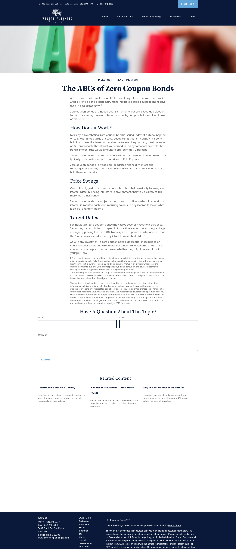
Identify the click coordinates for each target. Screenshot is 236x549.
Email (122, 317)
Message (42, 335)
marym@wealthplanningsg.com (53, 538)
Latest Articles (85, 543)
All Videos (84, 546)
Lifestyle (83, 540)
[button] (104, 16)
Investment (84, 524)
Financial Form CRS (120, 520)
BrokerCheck (174, 525)
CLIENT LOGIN (187, 4)
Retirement (84, 521)
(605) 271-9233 (106, 4)
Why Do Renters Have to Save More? (163, 387)
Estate (82, 527)
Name (41, 317)
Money (82, 537)
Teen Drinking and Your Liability (56, 387)
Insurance (83, 531)
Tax (80, 534)
